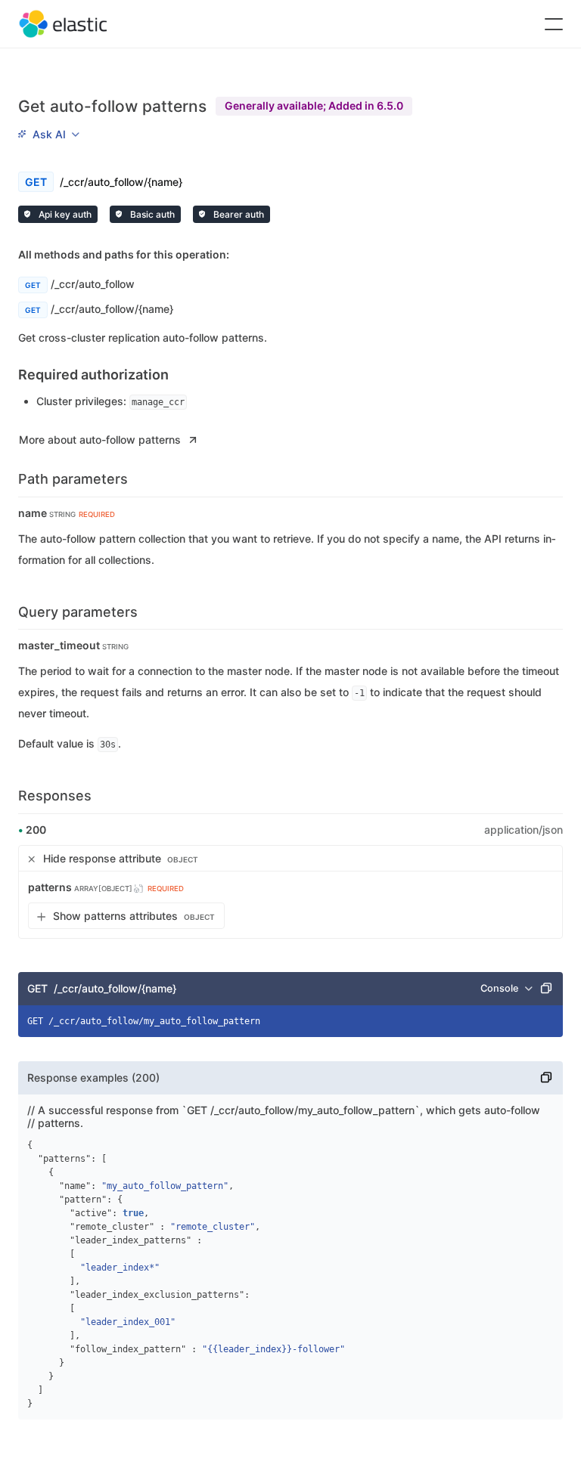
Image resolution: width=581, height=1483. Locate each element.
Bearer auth (237, 214)
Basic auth (151, 214)
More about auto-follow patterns (100, 439)
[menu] (48, 134)
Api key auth (64, 214)
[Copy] (546, 988)
